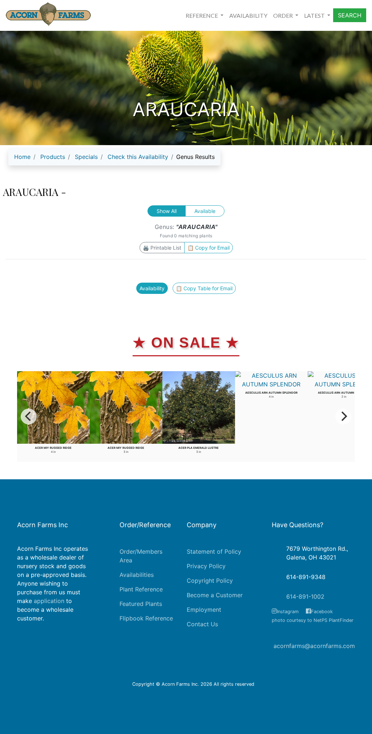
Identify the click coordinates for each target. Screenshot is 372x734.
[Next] (343, 417)
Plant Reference (141, 589)
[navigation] (114, 159)
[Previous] (29, 417)
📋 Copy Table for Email (204, 288)
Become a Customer (215, 595)
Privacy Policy (206, 566)
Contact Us (202, 624)
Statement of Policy (214, 551)
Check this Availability (138, 156)
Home (22, 156)
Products (52, 156)
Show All (167, 211)
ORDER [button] (283, 15)
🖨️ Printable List (162, 248)
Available (204, 211)
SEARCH (349, 15)
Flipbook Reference (146, 618)
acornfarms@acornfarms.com (314, 645)
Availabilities (137, 574)
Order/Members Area (141, 556)
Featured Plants (141, 603)
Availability (152, 288)
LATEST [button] (315, 15)
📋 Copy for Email (208, 248)
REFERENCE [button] (202, 15)
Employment (204, 609)
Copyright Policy (210, 580)
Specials (86, 156)
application (49, 600)
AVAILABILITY (248, 15)
